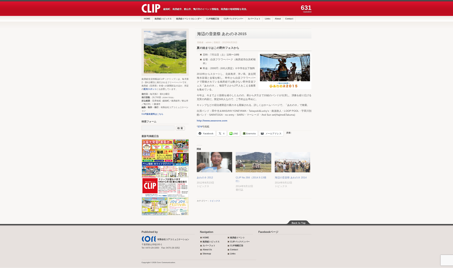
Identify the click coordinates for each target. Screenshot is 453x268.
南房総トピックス (163, 19)
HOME (147, 19)
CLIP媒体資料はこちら (152, 114)
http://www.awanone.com (212, 120)
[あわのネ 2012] (214, 162)
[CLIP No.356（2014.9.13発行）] (253, 162)
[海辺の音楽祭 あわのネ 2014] (292, 162)
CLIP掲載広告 (212, 19)
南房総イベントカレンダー (189, 19)
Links (267, 19)
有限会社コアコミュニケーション (173, 239)
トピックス (215, 201)
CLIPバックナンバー (233, 19)
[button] (157, 152)
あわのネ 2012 (205, 177)
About (278, 19)
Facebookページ (268, 231)
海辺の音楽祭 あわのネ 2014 (291, 177)
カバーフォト (254, 19)
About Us (207, 249)
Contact (289, 19)
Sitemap (207, 253)
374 (200, 126)
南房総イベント (237, 237)
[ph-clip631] (165, 52)
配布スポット (150, 89)
